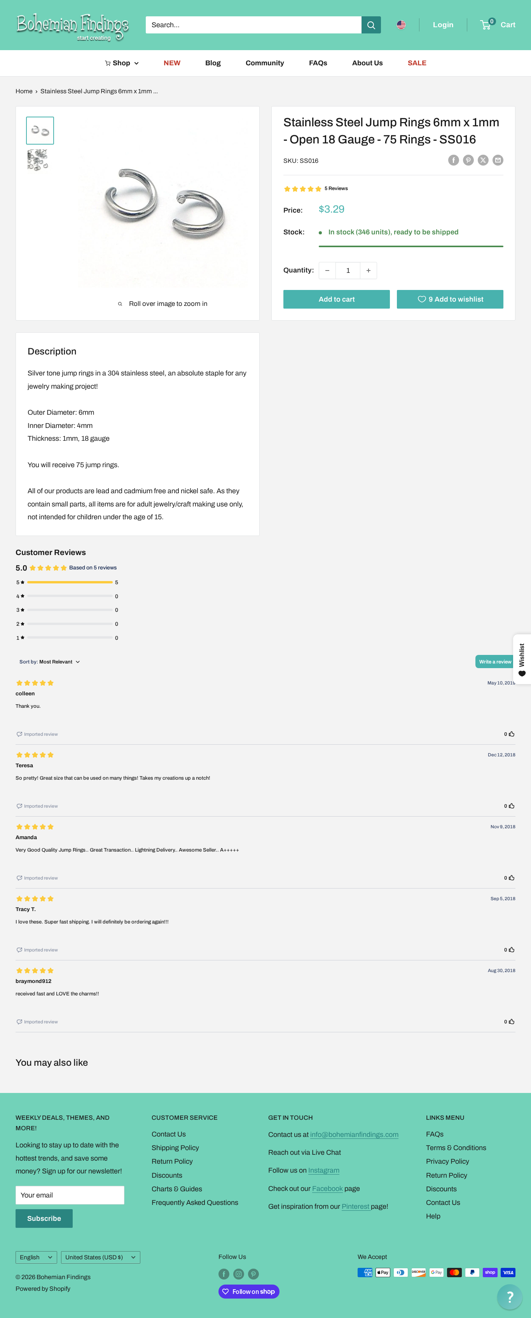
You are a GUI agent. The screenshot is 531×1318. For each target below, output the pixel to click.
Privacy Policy (447, 1161)
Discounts (167, 1175)
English (30, 1257)
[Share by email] (498, 160)
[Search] (371, 24)
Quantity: (298, 270)
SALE (417, 63)
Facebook (327, 1188)
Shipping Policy (175, 1148)
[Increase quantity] (368, 270)
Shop (121, 63)
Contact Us (169, 1134)
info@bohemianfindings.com (354, 1134)
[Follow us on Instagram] (238, 1274)
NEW (172, 63)
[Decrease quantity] (327, 270)
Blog (213, 63)
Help (433, 1216)
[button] (509, 1296)
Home (24, 91)
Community (265, 63)
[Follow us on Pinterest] (253, 1274)
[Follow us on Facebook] (223, 1274)
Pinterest (356, 1206)
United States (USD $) (94, 1257)
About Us (367, 63)
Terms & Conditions (456, 1148)
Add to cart (337, 299)
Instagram (323, 1170)
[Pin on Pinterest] (468, 160)
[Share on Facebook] (453, 160)
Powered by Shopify (43, 1288)
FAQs (318, 63)
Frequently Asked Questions (195, 1202)
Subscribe (44, 1218)
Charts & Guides (177, 1189)
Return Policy (172, 1161)
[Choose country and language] (401, 25)
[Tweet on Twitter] (483, 160)
